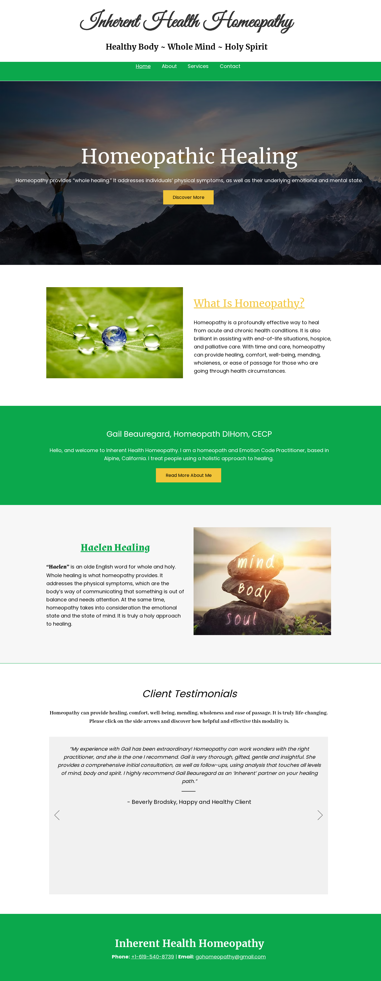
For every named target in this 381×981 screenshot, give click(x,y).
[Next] (320, 815)
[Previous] (56, 815)
